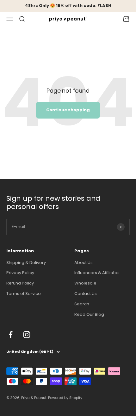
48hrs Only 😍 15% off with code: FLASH (68, 6)
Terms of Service (23, 294)
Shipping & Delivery (26, 263)
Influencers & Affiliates (97, 273)
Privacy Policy (20, 273)
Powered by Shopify (65, 397)
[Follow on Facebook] (10, 334)
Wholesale (85, 283)
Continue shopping (68, 110)
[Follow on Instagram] (26, 334)
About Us (83, 263)
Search (81, 304)
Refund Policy (20, 283)
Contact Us (85, 294)
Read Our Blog (89, 314)
